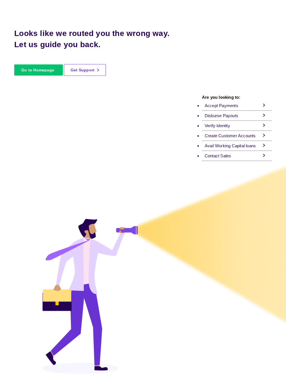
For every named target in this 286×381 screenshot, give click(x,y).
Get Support (83, 70)
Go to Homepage (37, 70)
